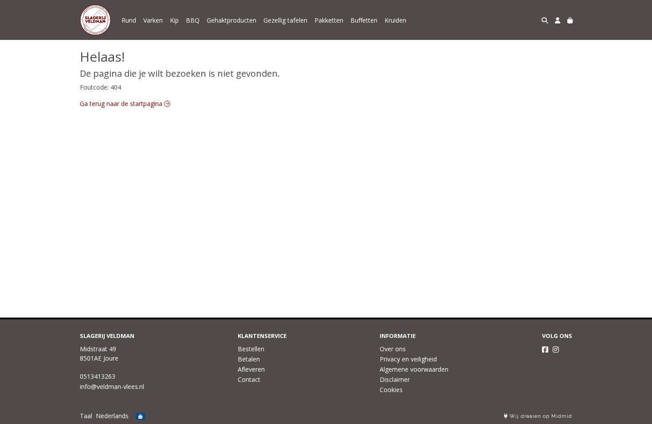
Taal (86, 416)
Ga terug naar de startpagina (122, 103)
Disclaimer (395, 379)
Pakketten (328, 20)
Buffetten (363, 20)
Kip (174, 20)
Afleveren (251, 369)
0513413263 (97, 376)
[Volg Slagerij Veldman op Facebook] (545, 349)
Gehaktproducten (231, 20)
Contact (249, 379)
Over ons (393, 349)
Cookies (391, 389)
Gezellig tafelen (285, 20)
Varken (153, 20)
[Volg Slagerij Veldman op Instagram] (556, 349)
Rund (129, 20)
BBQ (193, 20)
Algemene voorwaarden (414, 369)
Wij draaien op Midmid (540, 416)
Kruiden (395, 20)
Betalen (249, 359)
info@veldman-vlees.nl (112, 386)
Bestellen (251, 349)
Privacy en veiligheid (408, 359)
